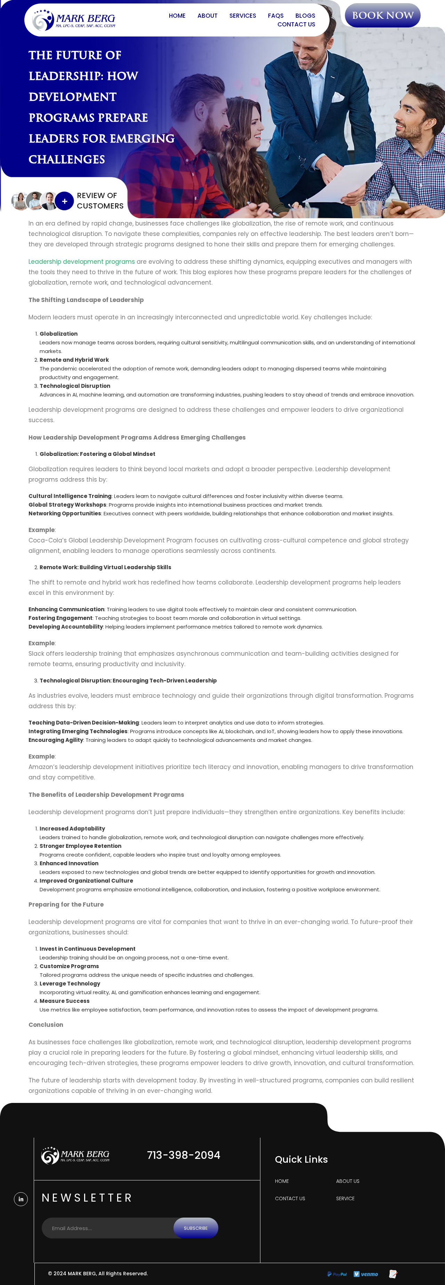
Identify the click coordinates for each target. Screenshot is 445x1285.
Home (177, 15)
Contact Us (296, 24)
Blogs (305, 15)
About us (347, 1181)
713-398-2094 (183, 1155)
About (207, 15)
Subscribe (196, 1228)
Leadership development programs (82, 261)
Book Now (383, 15)
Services (242, 15)
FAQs (276, 15)
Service (345, 1198)
